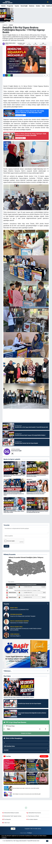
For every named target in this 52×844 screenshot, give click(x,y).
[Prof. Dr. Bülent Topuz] (6, 628)
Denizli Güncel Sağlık (16, 450)
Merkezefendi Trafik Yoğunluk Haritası (12, 816)
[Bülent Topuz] (6, 608)
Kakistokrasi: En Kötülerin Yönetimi (19, 622)
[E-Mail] (12, 454)
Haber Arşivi (7, 822)
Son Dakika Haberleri (33, 819)
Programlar (10, 6)
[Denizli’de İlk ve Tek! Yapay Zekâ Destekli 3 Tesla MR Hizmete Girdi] (14, 467)
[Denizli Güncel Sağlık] (8, 2)
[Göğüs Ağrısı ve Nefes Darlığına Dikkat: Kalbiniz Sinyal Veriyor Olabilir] (14, 503)
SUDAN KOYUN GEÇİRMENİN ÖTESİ (19, 609)
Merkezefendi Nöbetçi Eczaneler (11, 812)
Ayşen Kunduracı (14, 634)
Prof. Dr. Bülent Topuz (16, 626)
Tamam (4, 837)
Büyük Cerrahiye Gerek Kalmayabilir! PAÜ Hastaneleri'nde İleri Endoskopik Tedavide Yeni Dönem (14, 493)
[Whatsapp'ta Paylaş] (9, 75)
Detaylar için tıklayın (26, 733)
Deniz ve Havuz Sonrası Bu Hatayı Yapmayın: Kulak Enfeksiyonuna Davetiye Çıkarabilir (36, 493)
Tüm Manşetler (7, 819)
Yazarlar (17, 6)
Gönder (6, 546)
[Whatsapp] (26, 808)
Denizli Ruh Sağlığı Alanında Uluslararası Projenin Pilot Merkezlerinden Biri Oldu (37, 512)
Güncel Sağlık (24, 6)
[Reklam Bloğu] (26, 653)
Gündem (38, 6)
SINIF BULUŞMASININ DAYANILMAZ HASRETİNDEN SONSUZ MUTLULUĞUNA (25, 629)
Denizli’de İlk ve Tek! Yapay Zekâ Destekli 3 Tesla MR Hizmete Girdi (22, 840)
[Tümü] (47, 604)
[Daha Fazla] (11, 75)
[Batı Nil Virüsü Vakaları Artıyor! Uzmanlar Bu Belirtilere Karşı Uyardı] (37, 467)
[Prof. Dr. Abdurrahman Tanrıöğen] (6, 621)
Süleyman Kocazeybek (16, 614)
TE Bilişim (29, 833)
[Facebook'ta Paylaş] (4, 75)
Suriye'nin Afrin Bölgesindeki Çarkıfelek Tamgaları (22, 616)
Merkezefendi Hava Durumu (34, 812)
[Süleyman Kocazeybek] (6, 615)
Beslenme (31, 6)
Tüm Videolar (43, 756)
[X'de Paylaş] (6, 75)
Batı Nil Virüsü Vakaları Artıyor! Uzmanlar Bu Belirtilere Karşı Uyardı (36, 476)
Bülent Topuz (14, 607)
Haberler (3, 6)
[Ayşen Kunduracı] (6, 635)
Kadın (43, 6)
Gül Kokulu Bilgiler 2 (15, 636)
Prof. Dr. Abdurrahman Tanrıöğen (19, 621)
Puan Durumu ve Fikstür (33, 816)
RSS (14, 828)
